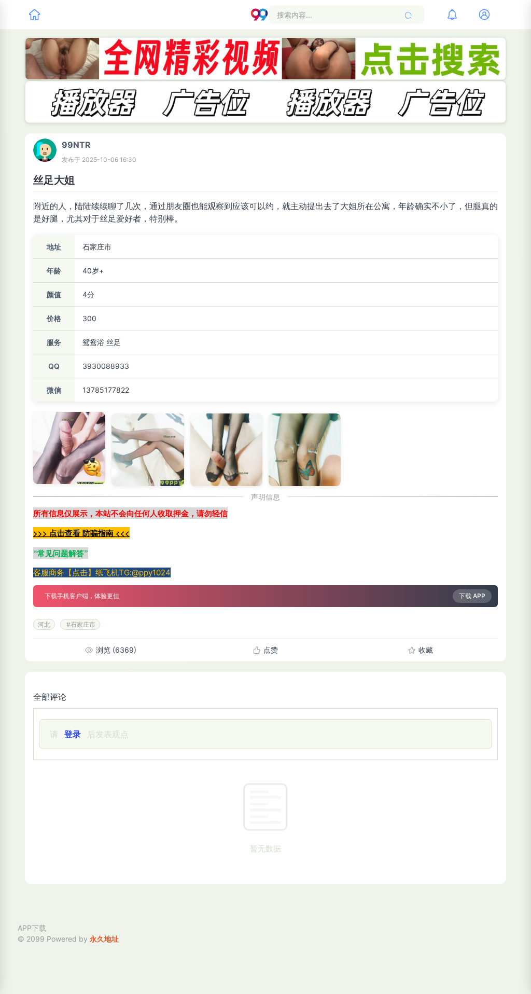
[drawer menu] (34, 14)
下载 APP (472, 596)
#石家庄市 (80, 624)
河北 (44, 624)
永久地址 (104, 938)
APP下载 (32, 927)
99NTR (76, 145)
